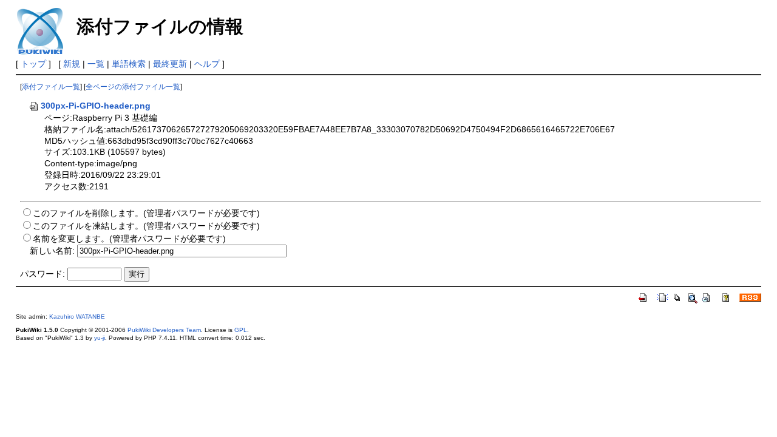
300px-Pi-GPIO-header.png (96, 105)
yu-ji (99, 337)
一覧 (95, 64)
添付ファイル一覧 (51, 86)
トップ (33, 64)
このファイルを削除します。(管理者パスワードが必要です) (146, 213)
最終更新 (170, 64)
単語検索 (129, 64)
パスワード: (42, 274)
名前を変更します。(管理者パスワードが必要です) (129, 238)
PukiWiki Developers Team (164, 330)
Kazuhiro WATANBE (77, 316)
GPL (240, 330)
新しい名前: (52, 251)
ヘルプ (207, 64)
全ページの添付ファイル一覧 (133, 86)
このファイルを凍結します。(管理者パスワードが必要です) (146, 226)
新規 (71, 64)
